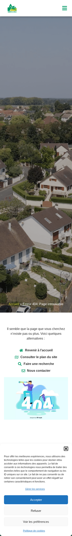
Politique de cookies (34, 530)
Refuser (36, 510)
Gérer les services (35, 489)
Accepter (36, 499)
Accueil (14, 304)
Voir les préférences (36, 521)
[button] (66, 449)
